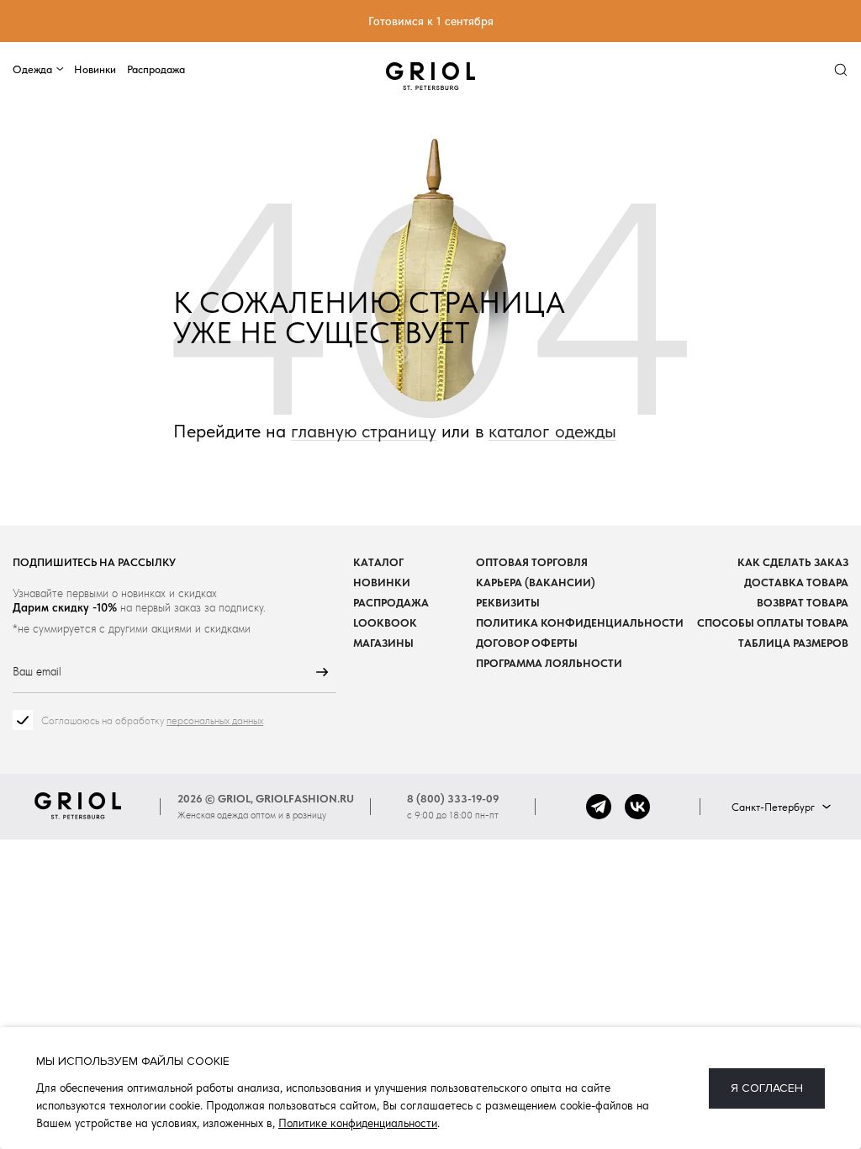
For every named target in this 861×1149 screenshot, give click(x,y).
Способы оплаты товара (772, 623)
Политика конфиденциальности (580, 623)
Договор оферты (527, 643)
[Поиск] (840, 69)
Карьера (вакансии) (535, 582)
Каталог (378, 562)
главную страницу (363, 431)
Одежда (32, 69)
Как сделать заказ (792, 562)
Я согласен (767, 1088)
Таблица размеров (793, 643)
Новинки (95, 69)
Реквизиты (508, 602)
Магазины (383, 643)
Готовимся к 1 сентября (431, 21)
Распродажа (156, 69)
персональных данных (214, 720)
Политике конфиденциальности (357, 1123)
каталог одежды (552, 431)
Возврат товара (802, 602)
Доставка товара (796, 582)
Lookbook (385, 623)
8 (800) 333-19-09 (453, 798)
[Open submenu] (60, 69)
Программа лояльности (549, 663)
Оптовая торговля (532, 562)
